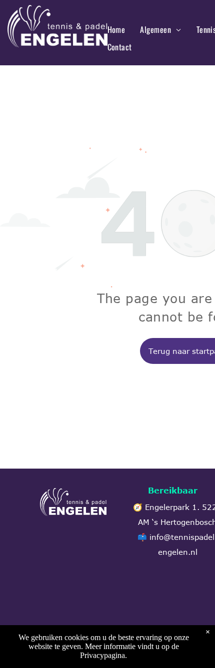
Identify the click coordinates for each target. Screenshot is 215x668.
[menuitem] (116, 29)
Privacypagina (102, 655)
